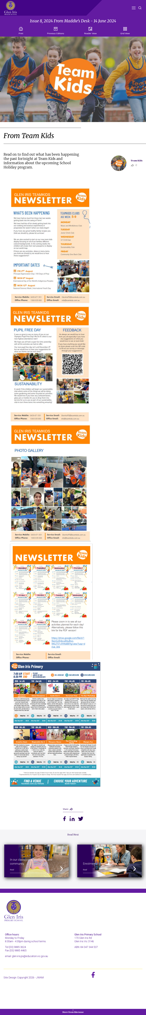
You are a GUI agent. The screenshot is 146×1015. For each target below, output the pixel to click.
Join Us (100, 14)
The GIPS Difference (53, 10)
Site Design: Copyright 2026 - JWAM (24, 977)
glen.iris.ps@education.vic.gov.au (30, 956)
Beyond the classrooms (56, 14)
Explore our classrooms (86, 10)
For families (83, 14)
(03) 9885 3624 (17, 947)
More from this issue (73, 1012)
